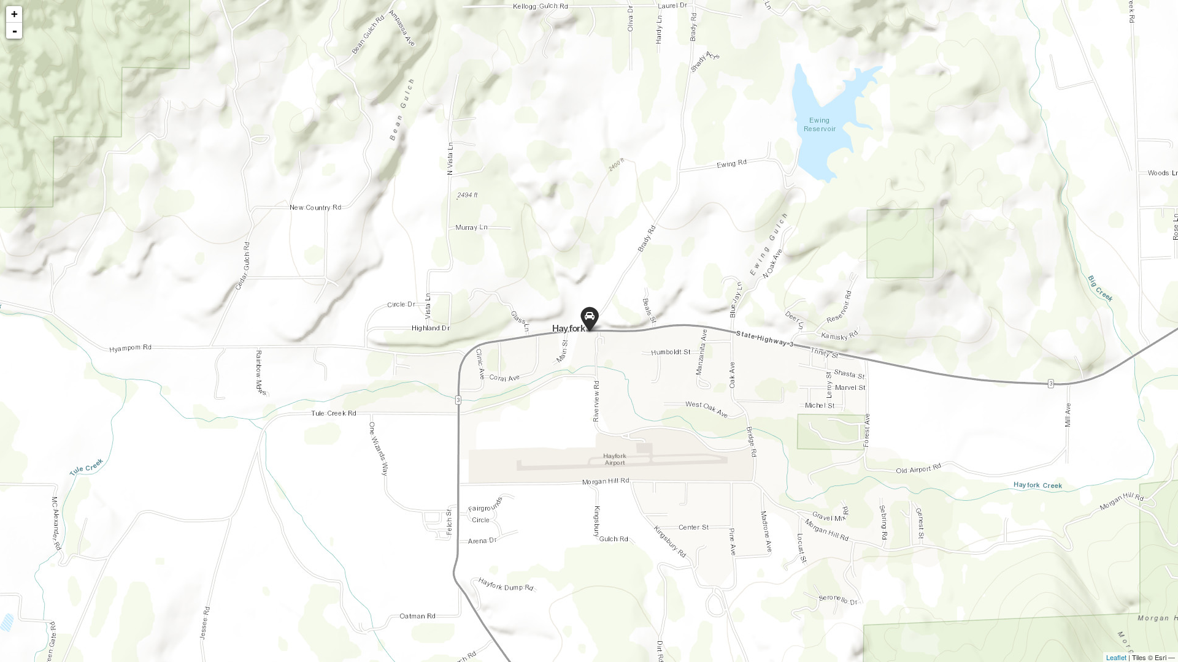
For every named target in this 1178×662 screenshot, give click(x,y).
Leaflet (1116, 657)
